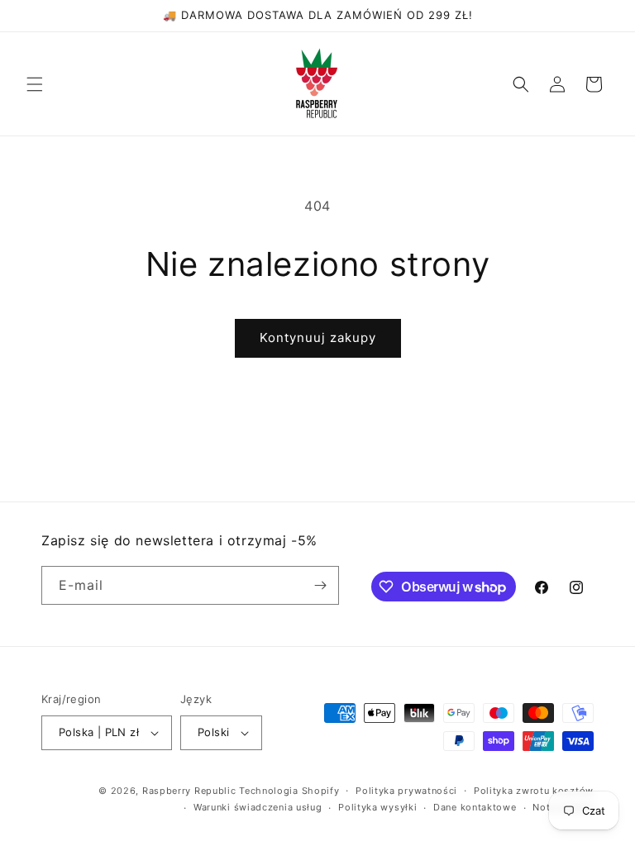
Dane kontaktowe (475, 807)
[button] (35, 84)
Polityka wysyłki (377, 807)
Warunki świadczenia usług (257, 807)
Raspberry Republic (189, 790)
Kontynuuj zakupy (318, 337)
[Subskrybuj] (320, 585)
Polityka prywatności (406, 790)
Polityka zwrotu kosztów (534, 790)
